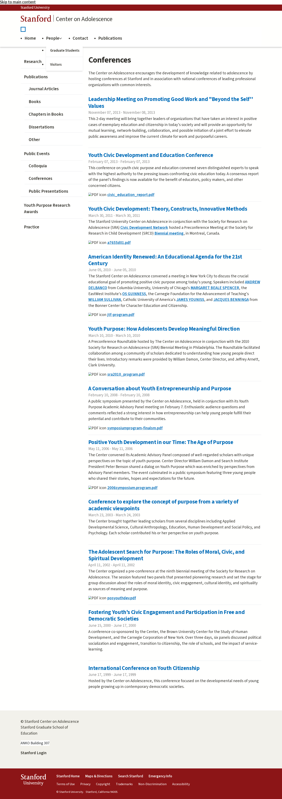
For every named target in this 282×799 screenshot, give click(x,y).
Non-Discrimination (152, 784)
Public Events (37, 154)
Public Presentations (48, 191)
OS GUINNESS (134, 294)
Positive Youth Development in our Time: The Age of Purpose (160, 442)
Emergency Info (160, 776)
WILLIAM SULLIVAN (104, 300)
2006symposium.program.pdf (132, 488)
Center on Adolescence (84, 19)
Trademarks (124, 784)
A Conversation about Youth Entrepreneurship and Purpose (159, 389)
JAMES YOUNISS (190, 300)
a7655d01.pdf (119, 243)
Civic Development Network (144, 227)
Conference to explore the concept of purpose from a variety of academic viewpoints (163, 505)
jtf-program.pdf (120, 315)
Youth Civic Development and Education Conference (150, 155)
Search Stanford (130, 776)
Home (30, 38)
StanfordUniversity (33, 780)
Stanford (36, 19)
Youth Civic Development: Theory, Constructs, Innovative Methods (167, 209)
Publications (110, 38)
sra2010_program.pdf (126, 374)
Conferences (40, 178)
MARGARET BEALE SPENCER (215, 288)
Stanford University (35, 8)
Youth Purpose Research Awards (47, 208)
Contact (80, 38)
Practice (31, 227)
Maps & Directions (99, 776)
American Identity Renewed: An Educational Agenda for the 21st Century (165, 260)
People (52, 38)
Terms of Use (65, 784)
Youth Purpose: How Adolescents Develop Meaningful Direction (164, 329)
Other (34, 140)
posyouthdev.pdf (121, 598)
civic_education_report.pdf (130, 195)
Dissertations (41, 127)
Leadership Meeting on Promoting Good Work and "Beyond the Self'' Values (170, 102)
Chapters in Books (46, 114)
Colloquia (38, 166)
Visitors (56, 64)
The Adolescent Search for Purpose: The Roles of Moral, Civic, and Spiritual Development (166, 555)
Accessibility (181, 784)
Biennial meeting (169, 233)
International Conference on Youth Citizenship (144, 668)
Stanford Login (33, 753)
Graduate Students (64, 50)
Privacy (85, 784)
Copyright (103, 784)
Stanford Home (68, 776)
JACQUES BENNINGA (231, 300)
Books (35, 102)
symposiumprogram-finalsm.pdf (135, 428)
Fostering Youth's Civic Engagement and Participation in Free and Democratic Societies (166, 615)
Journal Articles (44, 89)
